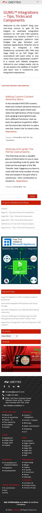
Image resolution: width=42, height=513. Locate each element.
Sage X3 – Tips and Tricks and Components (17, 212)
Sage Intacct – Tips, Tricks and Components (18, 227)
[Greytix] (18, 382)
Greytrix (4, 209)
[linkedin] (14, 387)
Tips (31, 137)
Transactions (10, 140)
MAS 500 (26, 137)
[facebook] (4, 387)
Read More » (11, 132)
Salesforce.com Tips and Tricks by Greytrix (17, 224)
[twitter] (9, 387)
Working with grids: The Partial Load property (19, 150)
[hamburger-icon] (37, 2)
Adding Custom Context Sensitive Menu (19, 98)
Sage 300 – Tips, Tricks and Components (16, 216)
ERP (24, 438)
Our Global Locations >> (14, 406)
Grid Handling (17, 137)
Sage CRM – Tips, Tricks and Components (17, 220)
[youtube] (18, 387)
